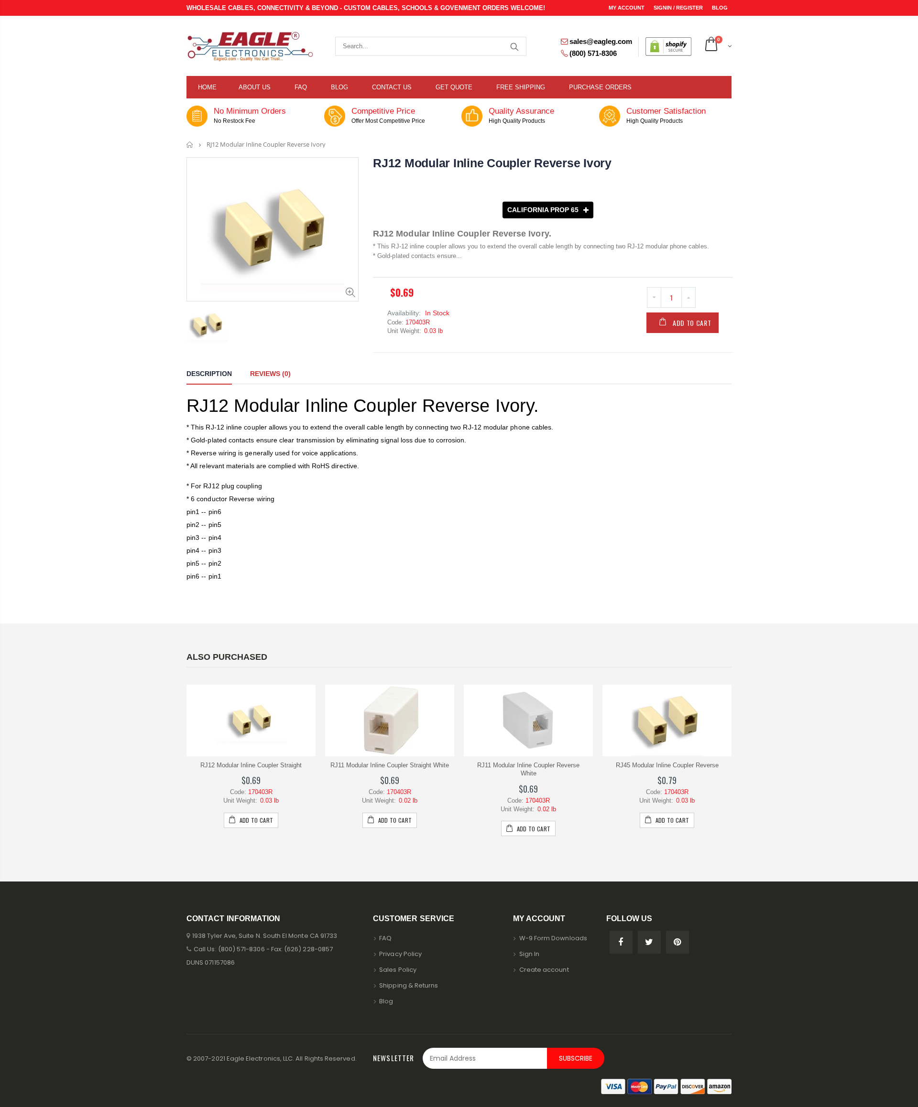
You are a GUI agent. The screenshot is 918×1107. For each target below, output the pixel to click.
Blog (720, 8)
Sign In (529, 953)
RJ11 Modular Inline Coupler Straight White (389, 765)
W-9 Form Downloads (553, 938)
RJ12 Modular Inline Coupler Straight (251, 765)
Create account (544, 969)
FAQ (385, 938)
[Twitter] (649, 942)
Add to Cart (692, 323)
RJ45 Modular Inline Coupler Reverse (667, 765)
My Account (627, 8)
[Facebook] (621, 942)
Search (514, 46)
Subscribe (575, 1058)
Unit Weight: (404, 330)
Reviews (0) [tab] (270, 373)
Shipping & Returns (408, 985)
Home (190, 144)
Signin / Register (679, 8)
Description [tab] (209, 373)
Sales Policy (397, 969)
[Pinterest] (677, 942)
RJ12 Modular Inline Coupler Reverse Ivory (492, 163)
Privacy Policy (400, 953)
